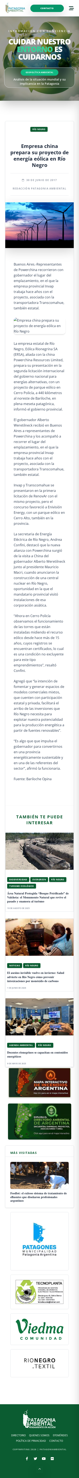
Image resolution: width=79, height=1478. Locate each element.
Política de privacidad (31, 1441)
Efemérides (60, 1435)
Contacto (47, 8)
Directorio (18, 1435)
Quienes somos (39, 1435)
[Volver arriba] (39, 1469)
